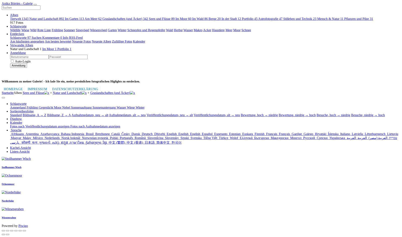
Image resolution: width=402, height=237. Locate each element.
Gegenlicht (46, 107)
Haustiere (218, 30)
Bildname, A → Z (34, 115)
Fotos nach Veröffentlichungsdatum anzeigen (40, 126)
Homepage (13, 89)
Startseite (8, 93)
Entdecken (17, 34)
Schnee (246, 30)
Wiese (25, 30)
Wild (33, 30)
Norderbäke (8, 200)
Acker (207, 30)
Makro (198, 30)
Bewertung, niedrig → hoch (297, 115)
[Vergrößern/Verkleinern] (16, 230)
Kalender (139, 41)
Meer (228, 30)
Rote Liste (44, 30)
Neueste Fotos (81, 41)
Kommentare (52, 37)
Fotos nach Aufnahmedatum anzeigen (95, 126)
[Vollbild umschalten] (11, 230)
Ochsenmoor (8, 184)
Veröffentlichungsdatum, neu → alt (170, 115)
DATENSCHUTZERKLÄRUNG (75, 89)
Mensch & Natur (330, 19)
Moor (237, 30)
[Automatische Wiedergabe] (24, 230)
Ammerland (18, 107)
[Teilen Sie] (7, 230)
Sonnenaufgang (82, 107)
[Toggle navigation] (35, 4)
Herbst (178, 30)
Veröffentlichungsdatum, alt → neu (217, 115)
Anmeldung (18, 53)
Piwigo (23, 226)
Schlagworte (18, 26)
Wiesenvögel (98, 30)
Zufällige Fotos (122, 41)
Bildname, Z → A (59, 115)
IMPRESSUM (37, 89)
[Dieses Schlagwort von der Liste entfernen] (46, 93)
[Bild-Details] (20, 230)
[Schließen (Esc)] (3, 230)
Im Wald (200, 19)
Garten (112, 30)
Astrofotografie (270, 19)
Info (66, 37)
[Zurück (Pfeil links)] (3, 234)
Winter (122, 30)
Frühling (57, 30)
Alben (14, 15)
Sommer (69, 30)
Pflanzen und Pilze (358, 19)
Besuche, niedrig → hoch (368, 115)
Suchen (37, 37)
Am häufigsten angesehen (27, 41)
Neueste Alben (101, 41)
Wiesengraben (9, 217)
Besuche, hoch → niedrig (333, 115)
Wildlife (15, 30)
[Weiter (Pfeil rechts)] (7, 234)
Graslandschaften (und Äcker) (125, 19)
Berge (215, 19)
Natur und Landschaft (46, 19)
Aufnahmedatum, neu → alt (89, 115)
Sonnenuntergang (105, 107)
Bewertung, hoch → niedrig (259, 115)
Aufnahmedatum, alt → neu (127, 115)
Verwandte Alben (21, 45)
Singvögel (82, 30)
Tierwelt (19, 19)
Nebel (66, 107)
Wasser (188, 30)
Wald (169, 30)
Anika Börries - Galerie (17, 3)
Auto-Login (22, 61)
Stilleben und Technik (299, 19)
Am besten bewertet (58, 41)
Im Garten (74, 19)
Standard (16, 115)
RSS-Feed (76, 37)
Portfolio (250, 19)
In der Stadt (231, 19)
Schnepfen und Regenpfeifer (146, 30)
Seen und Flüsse (162, 19)
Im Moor (183, 19)
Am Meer (93, 19)
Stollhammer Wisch (11, 167)
